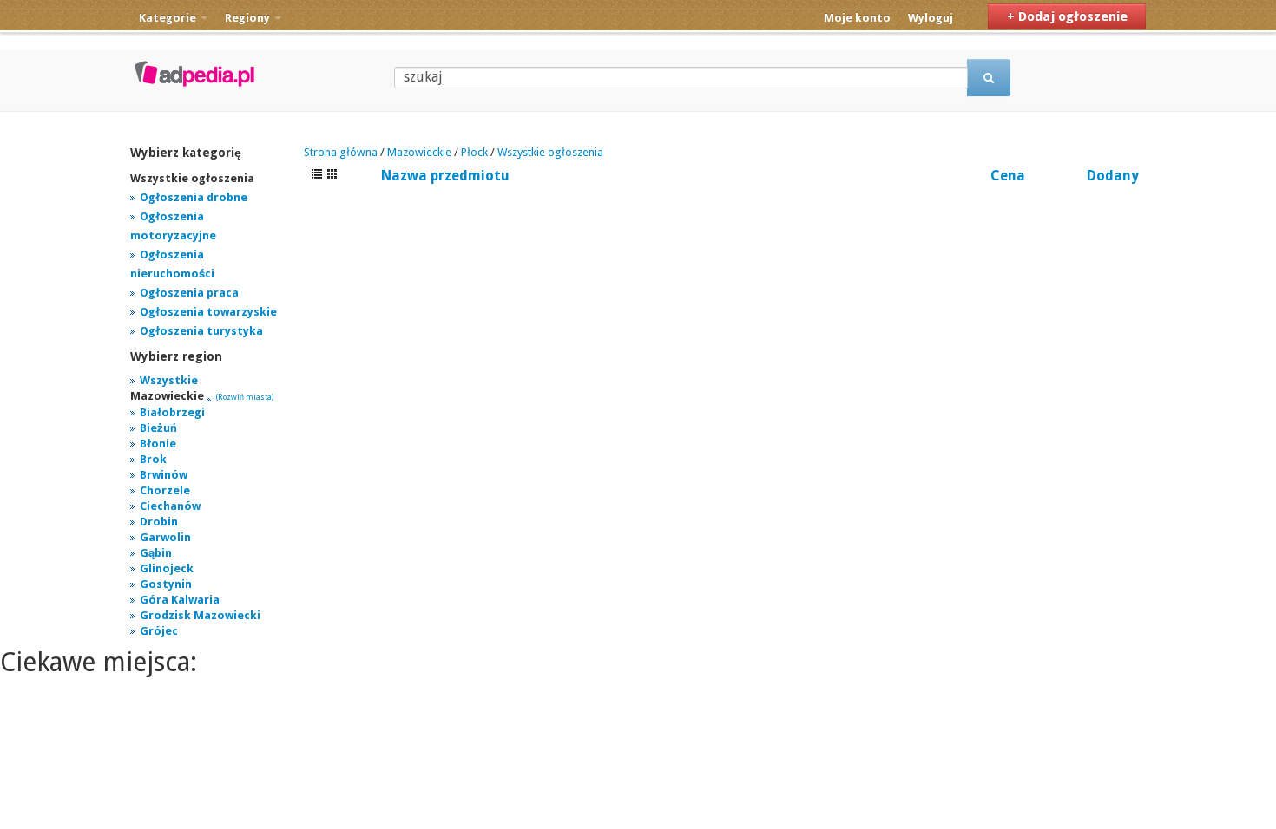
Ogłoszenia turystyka (201, 330)
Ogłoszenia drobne (193, 197)
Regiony (249, 17)
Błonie (158, 443)
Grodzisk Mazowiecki (200, 615)
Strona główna (341, 152)
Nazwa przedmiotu (445, 175)
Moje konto (857, 17)
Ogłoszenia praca (189, 292)
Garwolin (165, 537)
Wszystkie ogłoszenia (550, 152)
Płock (474, 152)
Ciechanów (170, 505)
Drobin (159, 521)
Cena (1007, 175)
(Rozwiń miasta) (244, 397)
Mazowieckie (419, 152)
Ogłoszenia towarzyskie (208, 311)
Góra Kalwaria (180, 599)
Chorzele (165, 490)
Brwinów (163, 474)
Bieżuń (158, 427)
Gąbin (156, 552)
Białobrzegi (172, 412)
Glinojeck (167, 568)
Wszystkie (169, 380)
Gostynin (166, 584)
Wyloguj (930, 17)
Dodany (1113, 175)
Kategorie (169, 17)
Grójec (159, 630)
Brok (153, 459)
